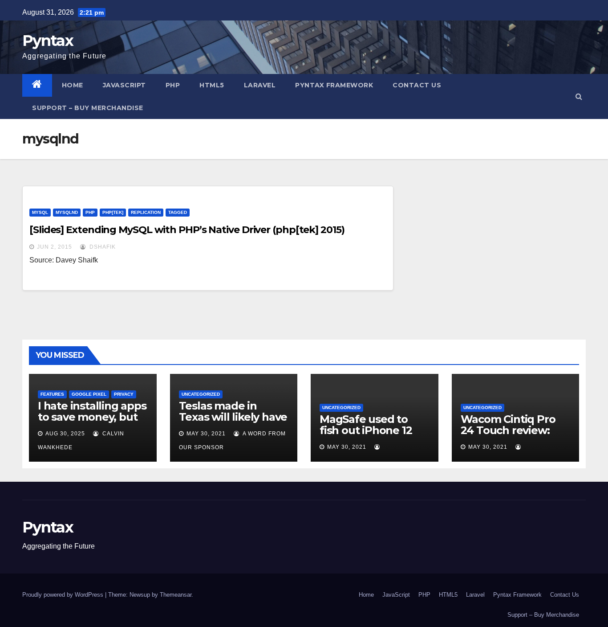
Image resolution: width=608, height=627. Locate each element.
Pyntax (47, 40)
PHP (173, 85)
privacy (124, 394)
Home (72, 85)
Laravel (260, 85)
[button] (579, 96)
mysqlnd (67, 212)
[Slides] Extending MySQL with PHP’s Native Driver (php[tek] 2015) (187, 230)
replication (146, 212)
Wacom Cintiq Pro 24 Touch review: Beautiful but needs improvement (513, 436)
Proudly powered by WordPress (63, 594)
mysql (40, 212)
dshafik (102, 247)
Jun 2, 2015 (54, 247)
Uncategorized (201, 394)
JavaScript (124, 85)
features (52, 394)
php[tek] (112, 212)
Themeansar (175, 594)
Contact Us (417, 85)
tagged (177, 212)
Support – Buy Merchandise (87, 108)
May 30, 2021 (206, 433)
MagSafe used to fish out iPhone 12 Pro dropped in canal (374, 430)
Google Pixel (89, 394)
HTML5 (211, 85)
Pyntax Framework (334, 85)
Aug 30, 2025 (65, 433)
